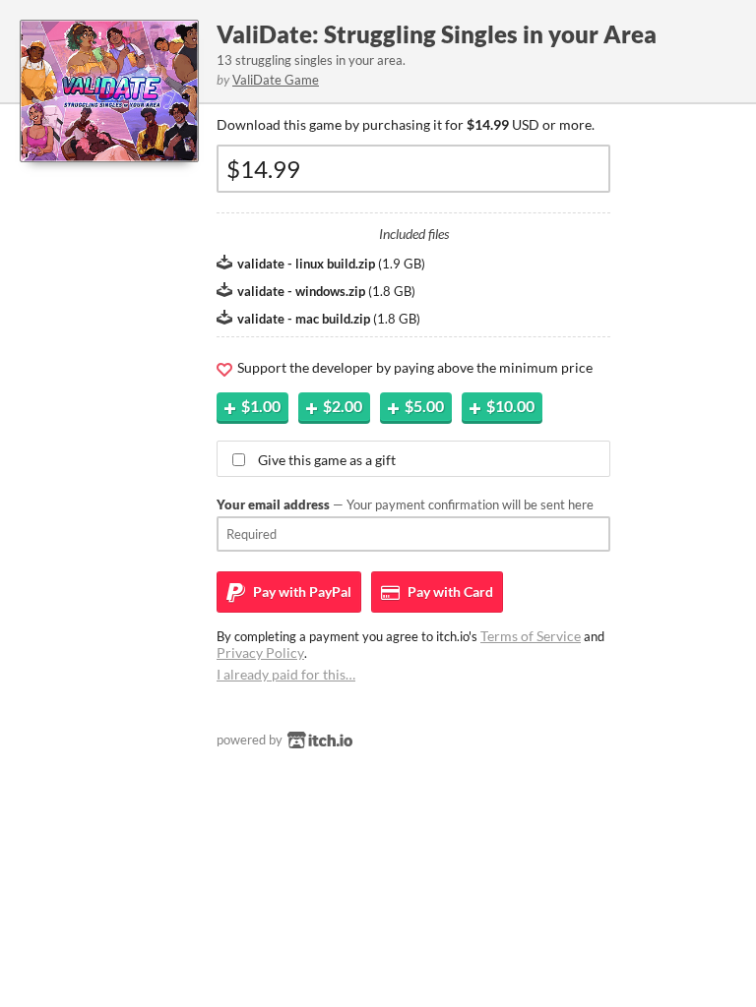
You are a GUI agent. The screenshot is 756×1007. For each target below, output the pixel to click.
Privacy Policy (260, 652)
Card (449, 591)
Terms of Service (530, 635)
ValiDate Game (275, 80)
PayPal (300, 591)
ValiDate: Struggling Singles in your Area (437, 34)
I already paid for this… (286, 674)
